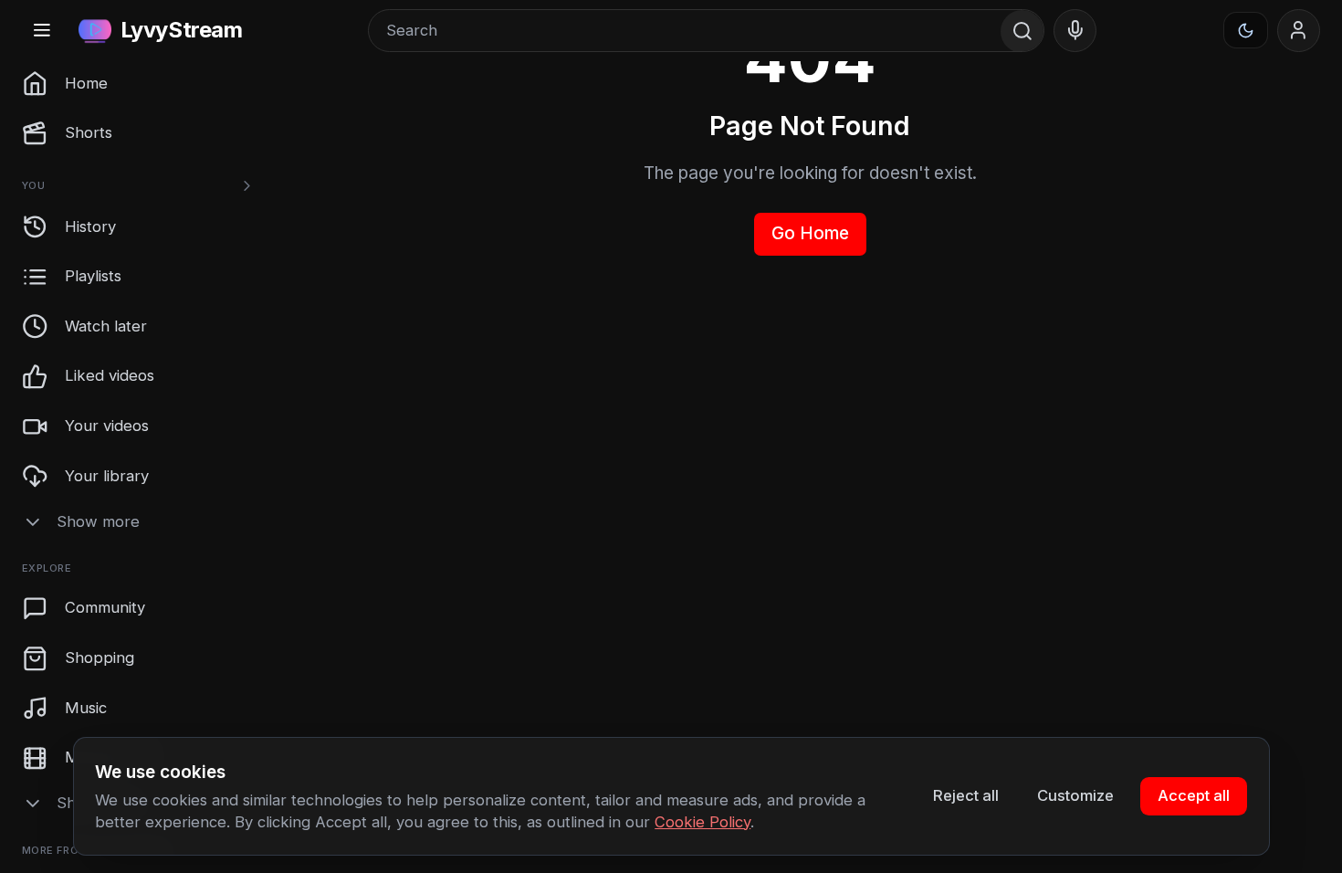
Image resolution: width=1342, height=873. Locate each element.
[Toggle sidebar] (41, 30)
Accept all (1194, 795)
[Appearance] (1246, 30)
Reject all (966, 795)
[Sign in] (1299, 31)
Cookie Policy (702, 822)
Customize (1075, 795)
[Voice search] (1075, 31)
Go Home (810, 233)
